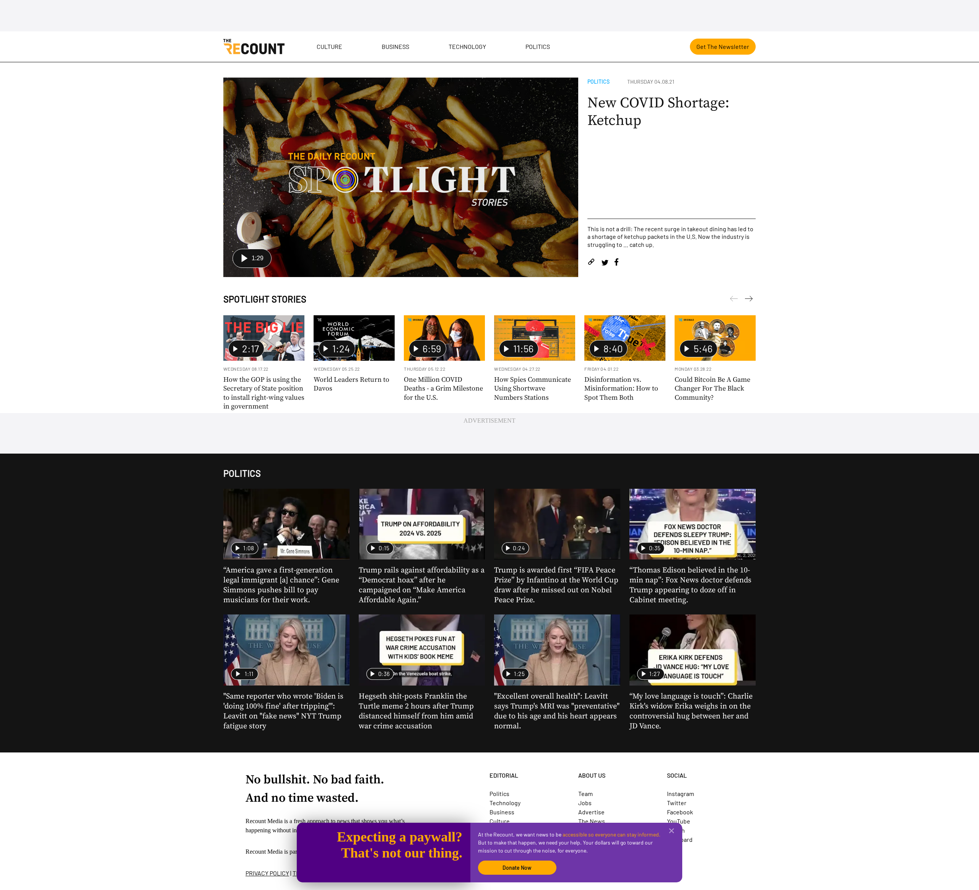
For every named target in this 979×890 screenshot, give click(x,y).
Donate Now (517, 867)
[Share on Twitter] (604, 263)
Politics (537, 46)
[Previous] (749, 300)
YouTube (678, 821)
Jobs (585, 802)
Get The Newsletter (722, 46)
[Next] (734, 300)
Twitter (676, 802)
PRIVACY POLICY (267, 873)
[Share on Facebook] (616, 263)
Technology (467, 46)
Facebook (680, 811)
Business (395, 46)
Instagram (680, 793)
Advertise (591, 811)
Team (585, 793)
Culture (329, 46)
